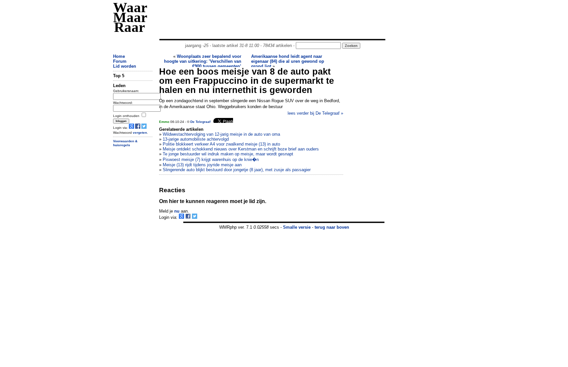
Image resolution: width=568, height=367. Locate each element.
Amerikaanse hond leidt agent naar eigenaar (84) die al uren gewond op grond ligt (287, 61)
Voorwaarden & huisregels (125, 143)
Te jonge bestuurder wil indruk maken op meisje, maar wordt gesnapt (228, 153)
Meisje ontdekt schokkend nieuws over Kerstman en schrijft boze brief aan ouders (241, 149)
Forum (120, 61)
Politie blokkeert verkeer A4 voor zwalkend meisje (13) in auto (221, 144)
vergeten (140, 132)
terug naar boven (332, 227)
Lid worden (124, 66)
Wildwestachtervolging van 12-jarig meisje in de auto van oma (221, 134)
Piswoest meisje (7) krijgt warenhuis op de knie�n (211, 159)
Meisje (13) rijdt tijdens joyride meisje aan (202, 164)
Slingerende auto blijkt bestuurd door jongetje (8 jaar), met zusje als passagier (237, 169)
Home (119, 56)
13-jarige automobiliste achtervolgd (196, 139)
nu (176, 211)
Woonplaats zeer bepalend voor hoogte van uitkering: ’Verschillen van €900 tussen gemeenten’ (202, 61)
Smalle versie (297, 227)
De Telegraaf (200, 122)
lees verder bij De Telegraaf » (315, 113)
